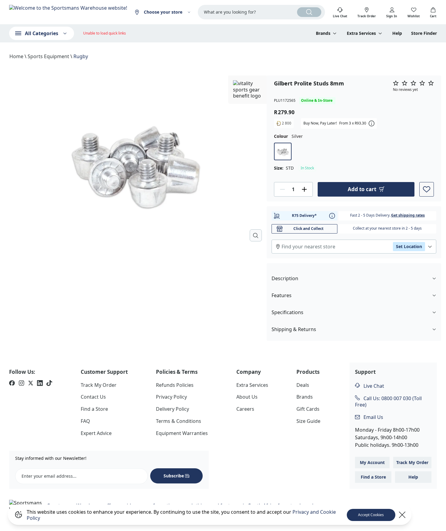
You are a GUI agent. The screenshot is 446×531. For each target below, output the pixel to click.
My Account (372, 462)
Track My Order (99, 385)
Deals (302, 385)
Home (16, 56)
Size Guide (308, 421)
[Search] (309, 12)
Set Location (409, 246)
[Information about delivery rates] (332, 216)
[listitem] (12, 383)
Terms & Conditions (178, 421)
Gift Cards (307, 409)
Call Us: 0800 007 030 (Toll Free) (388, 401)
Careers (245, 409)
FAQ (85, 421)
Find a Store (94, 409)
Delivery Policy (172, 409)
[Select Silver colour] (283, 151)
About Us (247, 396)
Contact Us (93, 396)
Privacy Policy (171, 396)
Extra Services (252, 385)
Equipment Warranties (182, 433)
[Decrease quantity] (282, 189)
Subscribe (174, 476)
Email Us (372, 417)
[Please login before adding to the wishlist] (426, 189)
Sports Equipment (48, 56)
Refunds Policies (175, 385)
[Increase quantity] (304, 189)
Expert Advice (96, 433)
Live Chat (373, 386)
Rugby (80, 56)
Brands (304, 396)
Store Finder (424, 33)
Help (397, 33)
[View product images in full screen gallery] (256, 235)
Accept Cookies (371, 514)
